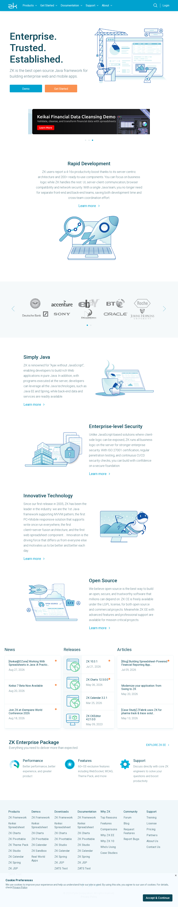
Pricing (151, 829)
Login (166, 5)
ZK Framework (17, 817)
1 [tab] (85, 140)
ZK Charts (14, 833)
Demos (36, 811)
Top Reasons (108, 817)
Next (164, 308)
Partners (152, 835)
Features (106, 823)
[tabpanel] (89, 121)
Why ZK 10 (107, 841)
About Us (152, 841)
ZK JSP (13, 868)
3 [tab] (92, 140)
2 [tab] (89, 140)
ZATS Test (61, 868)
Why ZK (105, 811)
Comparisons (108, 829)
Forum (128, 817)
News (10, 649)
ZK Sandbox (39, 850)
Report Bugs (131, 839)
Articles (124, 649)
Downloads (61, 811)
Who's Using (108, 847)
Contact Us (153, 847)
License (152, 823)
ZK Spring (14, 862)
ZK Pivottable (17, 839)
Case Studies (109, 853)
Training (151, 817)
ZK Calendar (16, 856)
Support (151, 811)
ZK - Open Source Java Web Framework (12, 5)
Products (14, 811)
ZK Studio (14, 850)
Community (131, 811)
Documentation (87, 811)
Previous (13, 308)
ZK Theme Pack (18, 845)
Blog (126, 823)
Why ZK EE (107, 835)
